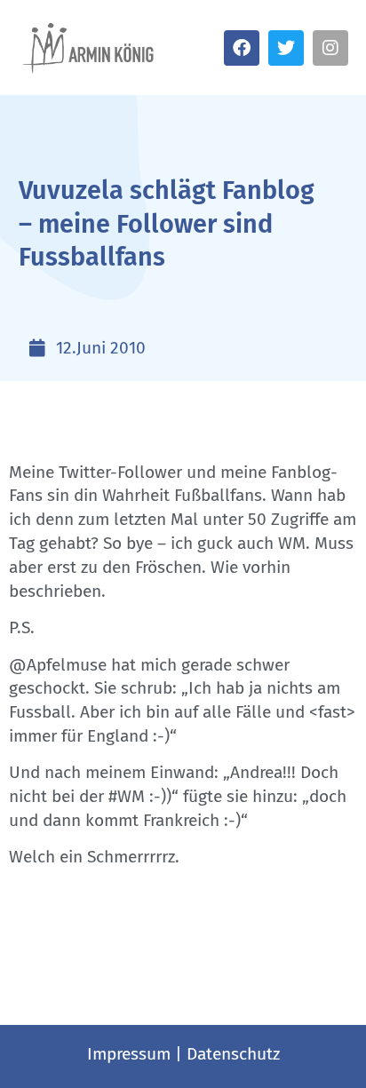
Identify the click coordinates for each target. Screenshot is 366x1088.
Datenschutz (233, 1054)
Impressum (129, 1054)
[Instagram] (330, 48)
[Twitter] (286, 48)
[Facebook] (241, 48)
